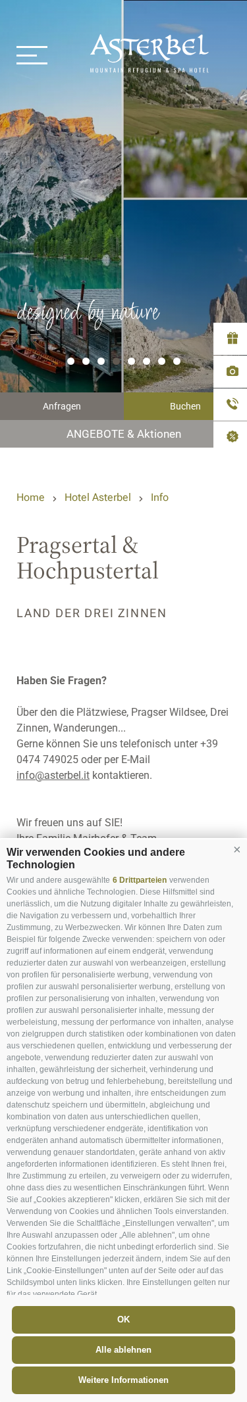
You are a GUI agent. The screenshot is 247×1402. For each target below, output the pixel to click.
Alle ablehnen (123, 1350)
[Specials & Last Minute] (230, 438)
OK (123, 1319)
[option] (123, 224)
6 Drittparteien (140, 880)
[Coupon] (230, 339)
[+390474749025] (230, 404)
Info (160, 497)
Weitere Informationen (123, 1380)
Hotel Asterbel (98, 497)
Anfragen (62, 406)
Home (30, 497)
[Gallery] (230, 372)
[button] (237, 849)
